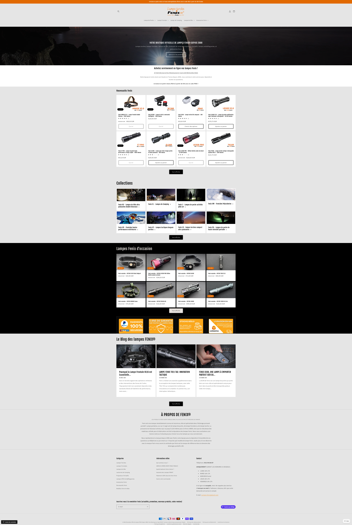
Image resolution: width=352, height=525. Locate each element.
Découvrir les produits (176, 55)
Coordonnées (196, 524)
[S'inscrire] (147, 507)
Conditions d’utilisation (223, 522)
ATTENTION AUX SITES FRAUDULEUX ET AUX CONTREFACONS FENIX (176, 73)
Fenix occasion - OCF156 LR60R (186, 301)
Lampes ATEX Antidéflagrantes (125, 479)
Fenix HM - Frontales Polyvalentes (219, 204)
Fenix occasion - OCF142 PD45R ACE (157, 301)
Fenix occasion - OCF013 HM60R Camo (128, 301)
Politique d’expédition (159, 524)
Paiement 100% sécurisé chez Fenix (166, 475)
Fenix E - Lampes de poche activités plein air (190, 206)
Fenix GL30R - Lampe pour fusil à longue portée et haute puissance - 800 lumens (160, 151)
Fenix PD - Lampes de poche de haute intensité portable (218, 228)
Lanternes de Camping (123, 472)
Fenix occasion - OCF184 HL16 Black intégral (129, 273)
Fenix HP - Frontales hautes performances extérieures (127, 228)
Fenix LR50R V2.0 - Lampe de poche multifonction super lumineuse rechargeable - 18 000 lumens (220, 115)
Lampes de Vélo (121, 469)
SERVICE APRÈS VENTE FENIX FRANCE (167, 466)
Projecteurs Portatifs (122, 475)
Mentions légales (187, 524)
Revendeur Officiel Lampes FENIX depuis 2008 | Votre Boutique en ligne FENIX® (144, 522)
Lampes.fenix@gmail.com (209, 495)
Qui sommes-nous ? (162, 462)
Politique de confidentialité (209, 522)
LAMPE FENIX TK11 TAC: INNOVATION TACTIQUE (174, 373)
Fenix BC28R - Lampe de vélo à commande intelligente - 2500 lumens (159, 115)
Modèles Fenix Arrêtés (123, 488)
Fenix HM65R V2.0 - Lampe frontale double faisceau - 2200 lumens (129, 115)
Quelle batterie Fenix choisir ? (165, 469)
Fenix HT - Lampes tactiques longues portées (160, 228)
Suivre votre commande (163, 479)
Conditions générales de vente (174, 524)
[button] (118, 11)
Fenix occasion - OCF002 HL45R (186, 273)
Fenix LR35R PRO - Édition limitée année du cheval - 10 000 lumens (191, 151)
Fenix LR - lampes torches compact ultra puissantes (190, 228)
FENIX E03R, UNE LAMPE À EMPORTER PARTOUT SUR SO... (215, 373)
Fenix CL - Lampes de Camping (158, 204)
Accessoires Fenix (121, 482)
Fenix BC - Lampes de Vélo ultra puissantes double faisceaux (129, 206)
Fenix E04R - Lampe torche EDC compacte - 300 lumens (190, 115)
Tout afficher (176, 172)
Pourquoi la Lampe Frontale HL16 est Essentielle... (135, 373)
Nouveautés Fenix (121, 485)
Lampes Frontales (121, 466)
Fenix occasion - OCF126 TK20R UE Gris (218, 301)
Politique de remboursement (194, 522)
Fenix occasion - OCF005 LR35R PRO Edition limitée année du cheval (159, 274)
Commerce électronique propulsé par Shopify (174, 522)
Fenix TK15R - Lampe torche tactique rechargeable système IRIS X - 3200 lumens (221, 151)
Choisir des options (191, 126)
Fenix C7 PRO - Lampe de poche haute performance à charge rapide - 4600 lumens (129, 151)
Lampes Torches (121, 462)
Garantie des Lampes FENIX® (164, 472)
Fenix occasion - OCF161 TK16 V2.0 (216, 273)
